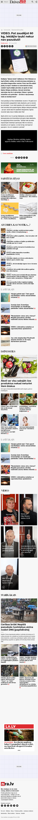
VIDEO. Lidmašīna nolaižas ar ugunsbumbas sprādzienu (22, 328)
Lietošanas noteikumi (28, 811)
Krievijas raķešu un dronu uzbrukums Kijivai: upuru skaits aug (19, 259)
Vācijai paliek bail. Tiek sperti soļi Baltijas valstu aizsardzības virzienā (23, 295)
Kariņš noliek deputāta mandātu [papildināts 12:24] (18, 253)
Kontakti (23, 813)
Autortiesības (4, 813)
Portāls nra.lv (4, 43)
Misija (12, 811)
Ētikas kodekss (11, 813)
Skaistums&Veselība (17, 30)
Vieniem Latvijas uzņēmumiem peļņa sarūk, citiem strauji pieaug (19, 231)
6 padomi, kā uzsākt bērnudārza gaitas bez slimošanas (20, 270)
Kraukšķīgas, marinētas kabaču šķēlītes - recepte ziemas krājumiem (27, 409)
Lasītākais (7, 289)
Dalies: (12, 157)
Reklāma (8, 811)
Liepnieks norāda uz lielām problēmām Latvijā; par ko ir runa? (20, 242)
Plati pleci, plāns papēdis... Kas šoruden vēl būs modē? (21, 236)
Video (5, 490)
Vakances (18, 813)
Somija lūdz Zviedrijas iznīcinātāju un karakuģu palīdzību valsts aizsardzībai (22, 306)
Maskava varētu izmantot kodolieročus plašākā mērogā (20, 247)
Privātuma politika (19, 811)
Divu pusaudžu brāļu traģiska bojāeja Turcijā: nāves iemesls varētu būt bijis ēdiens (20, 283)
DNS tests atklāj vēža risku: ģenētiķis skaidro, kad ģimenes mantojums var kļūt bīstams (9, 430)
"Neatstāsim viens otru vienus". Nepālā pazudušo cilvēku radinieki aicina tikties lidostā (23, 317)
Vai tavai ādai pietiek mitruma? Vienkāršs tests (26, 428)
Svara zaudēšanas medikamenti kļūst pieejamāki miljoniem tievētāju (8, 197)
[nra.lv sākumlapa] (6, 1)
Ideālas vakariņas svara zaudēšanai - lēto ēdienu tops (28, 196)
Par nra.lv (3, 811)
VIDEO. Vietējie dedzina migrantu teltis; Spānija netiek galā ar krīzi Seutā (27, 659)
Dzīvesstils (7, 30)
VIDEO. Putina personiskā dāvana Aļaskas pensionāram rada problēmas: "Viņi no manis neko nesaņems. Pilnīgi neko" (21, 276)
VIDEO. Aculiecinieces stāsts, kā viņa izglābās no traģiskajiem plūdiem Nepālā (9, 659)
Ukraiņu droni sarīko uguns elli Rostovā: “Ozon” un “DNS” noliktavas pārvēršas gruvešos (8, 681)
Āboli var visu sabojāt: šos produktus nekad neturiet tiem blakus (16, 383)
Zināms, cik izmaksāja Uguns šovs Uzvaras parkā (21, 264)
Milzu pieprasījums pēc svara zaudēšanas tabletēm (27, 217)
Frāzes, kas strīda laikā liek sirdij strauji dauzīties (9, 408)
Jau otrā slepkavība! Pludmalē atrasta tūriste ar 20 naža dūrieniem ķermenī (23, 339)
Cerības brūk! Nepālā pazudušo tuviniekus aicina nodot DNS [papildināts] (17, 627)
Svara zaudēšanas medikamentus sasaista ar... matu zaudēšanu (9, 217)
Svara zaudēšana (7, 153)
